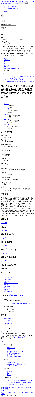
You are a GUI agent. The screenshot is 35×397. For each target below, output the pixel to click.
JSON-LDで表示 (8, 324)
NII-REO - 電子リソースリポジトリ (17, 384)
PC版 (2, 342)
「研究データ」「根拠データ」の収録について (17, 79)
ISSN (2, 31)
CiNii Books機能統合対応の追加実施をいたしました (19, 81)
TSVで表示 (7, 320)
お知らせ (9, 372)
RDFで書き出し (8, 318)
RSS (8, 373)
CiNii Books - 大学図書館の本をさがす (18, 364)
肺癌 (5, 276)
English (6, 11)
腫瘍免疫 (6, 284)
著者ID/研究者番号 (6, 24)
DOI (2, 34)
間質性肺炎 (7, 286)
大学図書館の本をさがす (11, 8)
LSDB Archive (11, 53)
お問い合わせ (11, 355)
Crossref (15, 46)
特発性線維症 (8, 279)
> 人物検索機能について (14, 68)
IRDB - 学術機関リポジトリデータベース (19, 382)
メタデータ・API (12, 365)
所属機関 (3, 28)
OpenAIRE (7, 55)
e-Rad (23, 51)
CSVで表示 (7, 322)
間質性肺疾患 (8, 277)
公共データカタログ (19, 55)
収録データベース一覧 (13, 349)
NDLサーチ (29, 46)
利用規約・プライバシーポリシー (17, 351)
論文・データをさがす (10, 6)
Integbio (29, 51)
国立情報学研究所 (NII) (14, 356)
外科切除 (6, 281)
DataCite (22, 46)
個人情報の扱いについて (14, 353)
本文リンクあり (7, 43)
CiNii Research (11, 362)
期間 (2, 37)
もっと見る (4, 223)
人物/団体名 (4, 21)
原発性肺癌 (7, 288)
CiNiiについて (11, 348)
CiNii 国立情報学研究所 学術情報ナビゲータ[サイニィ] (16, 1)
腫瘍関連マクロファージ (11, 283)
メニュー (21, 3)
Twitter (9, 375)
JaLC (4, 46)
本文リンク (4, 41)
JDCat (29, 48)
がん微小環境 (8, 291)
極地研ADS (20, 53)
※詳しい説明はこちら (18, 337)
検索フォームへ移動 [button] (12, 3)
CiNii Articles (11, 50)
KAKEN (17, 51)
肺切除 (6, 290)
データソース (4, 44)
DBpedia (10, 51)
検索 (26, 3)
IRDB (9, 46)
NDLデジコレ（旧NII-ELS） (10, 48)
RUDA (23, 48)
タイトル (3, 17)
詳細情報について (17, 295)
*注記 (6, 187)
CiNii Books (20, 50)
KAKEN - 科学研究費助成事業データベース (19, 381)
